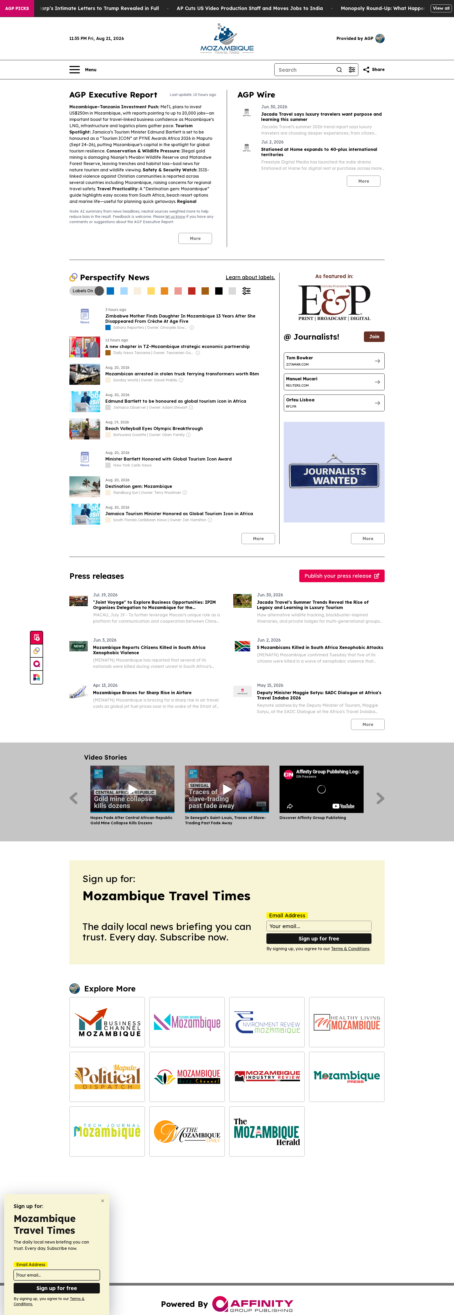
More (195, 238)
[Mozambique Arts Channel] (187, 1077)
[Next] (380, 798)
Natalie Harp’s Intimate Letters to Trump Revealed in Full (88, 8)
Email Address (287, 915)
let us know (175, 216)
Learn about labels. (250, 277)
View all (441, 8)
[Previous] (73, 798)
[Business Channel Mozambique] (107, 1022)
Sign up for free (319, 938)
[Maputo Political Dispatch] (107, 1077)
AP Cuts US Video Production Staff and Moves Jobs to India (250, 8)
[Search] (339, 70)
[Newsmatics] (36, 677)
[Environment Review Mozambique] (267, 1022)
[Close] (102, 1200)
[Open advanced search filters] (351, 70)
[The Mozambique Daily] (187, 1131)
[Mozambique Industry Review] (267, 1077)
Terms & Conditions (350, 948)
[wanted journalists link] (334, 303)
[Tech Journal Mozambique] (107, 1131)
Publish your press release (338, 575)
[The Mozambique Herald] (267, 1131)
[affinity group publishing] (36, 664)
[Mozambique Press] (347, 1077)
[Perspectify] (36, 651)
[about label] (108, 327)
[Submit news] (36, 637)
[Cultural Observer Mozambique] (187, 1022)
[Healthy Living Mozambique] (347, 1022)
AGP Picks (17, 8)
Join (374, 337)
